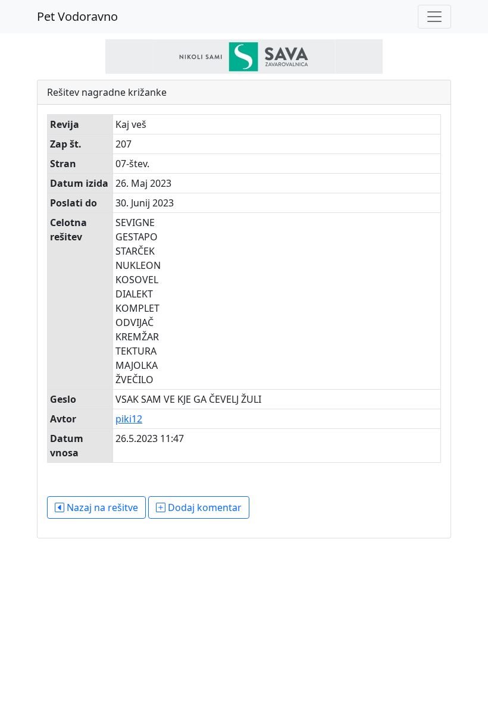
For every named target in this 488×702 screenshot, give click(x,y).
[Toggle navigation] (434, 17)
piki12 (128, 418)
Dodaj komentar (203, 507)
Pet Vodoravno (77, 16)
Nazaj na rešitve (101, 507)
